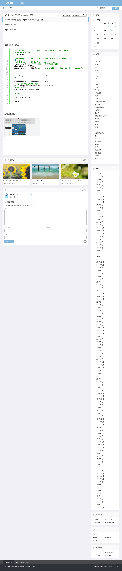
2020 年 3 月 (99, 387)
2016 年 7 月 (99, 487)
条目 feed (110, 519)
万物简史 (98, 90)
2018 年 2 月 (99, 436)
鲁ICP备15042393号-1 (29, 566)
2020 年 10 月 (99, 367)
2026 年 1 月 (99, 193)
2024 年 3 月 (99, 253)
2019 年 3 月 (99, 410)
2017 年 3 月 (99, 465)
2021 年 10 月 (99, 333)
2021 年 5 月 (99, 348)
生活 (96, 124)
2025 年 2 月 (99, 222)
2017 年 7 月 (99, 453)
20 (112, 35)
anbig (16, 562)
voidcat (67, 15)
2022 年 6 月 (99, 310)
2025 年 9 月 (99, 205)
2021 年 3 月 (99, 353)
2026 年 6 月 (99, 179)
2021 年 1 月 (99, 359)
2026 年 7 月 (99, 176)
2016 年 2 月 (99, 502)
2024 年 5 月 (99, 248)
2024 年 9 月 (99, 236)
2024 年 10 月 (99, 233)
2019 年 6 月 (99, 405)
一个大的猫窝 (16, 566)
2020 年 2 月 (99, 390)
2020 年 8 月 (99, 373)
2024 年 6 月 (99, 245)
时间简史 (98, 110)
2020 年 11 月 (99, 365)
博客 (22, 562)
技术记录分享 (16, 15)
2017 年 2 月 (99, 467)
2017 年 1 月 (99, 470)
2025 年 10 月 (99, 202)
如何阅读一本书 (100, 101)
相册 (96, 127)
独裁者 (97, 119)
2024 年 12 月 (99, 228)
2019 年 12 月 (99, 393)
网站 (6, 234)
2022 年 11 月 (99, 296)
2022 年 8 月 (99, 305)
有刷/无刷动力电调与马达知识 (71, 181)
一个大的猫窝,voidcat (10, 3)
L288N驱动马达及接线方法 (12, 181)
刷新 (85, 160)
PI (95, 81)
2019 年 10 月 (99, 399)
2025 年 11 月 (99, 199)
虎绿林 (95, 540)
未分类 (97, 113)
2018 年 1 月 (99, 439)
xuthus (12, 194)
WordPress (103, 566)
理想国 (97, 121)
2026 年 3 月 (99, 188)
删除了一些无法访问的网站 (102, 537)
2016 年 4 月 (99, 496)
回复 (30, 194)
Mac (96, 73)
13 (112, 31)
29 (94, 43)
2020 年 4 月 (99, 385)
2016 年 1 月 (99, 504)
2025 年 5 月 (99, 213)
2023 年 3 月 (99, 285)
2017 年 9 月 (99, 450)
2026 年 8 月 (99, 173)
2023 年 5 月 (99, 279)
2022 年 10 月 (99, 299)
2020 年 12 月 (99, 362)
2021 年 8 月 (99, 339)
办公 (96, 99)
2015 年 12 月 (99, 507)
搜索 (115, 8)
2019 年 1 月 (99, 416)
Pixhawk (97, 84)
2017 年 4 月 (99, 462)
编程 (96, 138)
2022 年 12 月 (99, 293)
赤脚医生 (98, 153)
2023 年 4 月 (99, 282)
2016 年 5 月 (99, 493)
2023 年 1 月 (99, 290)
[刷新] (11, 8)
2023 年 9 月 (99, 268)
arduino (25, 15)
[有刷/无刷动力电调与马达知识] (74, 171)
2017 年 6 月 (99, 456)
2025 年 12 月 (99, 196)
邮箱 (48, 227)
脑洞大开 (98, 141)
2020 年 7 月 (99, 376)
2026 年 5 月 (99, 182)
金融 (96, 158)
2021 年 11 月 (99, 330)
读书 (96, 147)
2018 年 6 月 (99, 430)
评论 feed (98, 522)
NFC (96, 79)
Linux (97, 70)
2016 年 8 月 (99, 485)
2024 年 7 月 (99, 242)
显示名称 (7, 227)
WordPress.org (111, 522)
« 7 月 (95, 46)
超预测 (97, 156)
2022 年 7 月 (99, 308)
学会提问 (98, 104)
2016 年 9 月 (99, 482)
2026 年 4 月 (99, 185)
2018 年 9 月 (99, 427)
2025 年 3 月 (99, 219)
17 (101, 35)
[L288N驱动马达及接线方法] (16, 171)
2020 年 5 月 (99, 382)
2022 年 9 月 (99, 302)
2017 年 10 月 (99, 447)
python (97, 87)
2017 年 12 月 (99, 442)
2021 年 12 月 (99, 328)
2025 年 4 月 (99, 216)
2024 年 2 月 (99, 256)
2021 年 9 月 (99, 336)
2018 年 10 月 (99, 425)
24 (101, 39)
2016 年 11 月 (99, 476)
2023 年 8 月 (99, 270)
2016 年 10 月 (99, 479)
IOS (96, 67)
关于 (23, 3)
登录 (96, 519)
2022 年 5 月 (99, 313)
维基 (96, 136)
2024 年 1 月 (99, 259)
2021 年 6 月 (99, 345)
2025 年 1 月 (99, 225)
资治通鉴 (98, 150)
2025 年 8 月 (99, 208)
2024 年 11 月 (99, 231)
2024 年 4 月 (99, 250)
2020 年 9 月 (99, 370)
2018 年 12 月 (99, 419)
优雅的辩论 (98, 93)
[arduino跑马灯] (45, 171)
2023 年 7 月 (99, 273)
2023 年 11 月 (99, 265)
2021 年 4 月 (99, 350)
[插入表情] (85, 242)
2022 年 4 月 (99, 316)
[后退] (4, 8)
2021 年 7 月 (99, 342)
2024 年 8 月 (99, 239)
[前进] (7, 8)
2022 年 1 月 (99, 325)
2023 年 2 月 (99, 288)
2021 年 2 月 (99, 356)
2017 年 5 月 (99, 459)
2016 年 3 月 (99, 499)
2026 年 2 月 (99, 191)
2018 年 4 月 (99, 433)
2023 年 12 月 (99, 262)
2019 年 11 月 (99, 396)
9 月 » (100, 46)
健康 (96, 96)
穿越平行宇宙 (99, 133)
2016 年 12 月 (99, 473)
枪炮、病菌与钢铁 (101, 116)
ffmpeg (97, 64)
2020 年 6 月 (99, 379)
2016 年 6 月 (99, 490)
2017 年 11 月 (99, 445)
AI (95, 59)
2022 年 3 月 (99, 319)
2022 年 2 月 (99, 322)
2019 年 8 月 (99, 402)
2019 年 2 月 (99, 413)
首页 (7, 15)
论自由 (97, 144)
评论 (6, 208)
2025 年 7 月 (99, 211)
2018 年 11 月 (99, 422)
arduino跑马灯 (37, 181)
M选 (96, 76)
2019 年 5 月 (99, 407)
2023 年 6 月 (99, 276)
